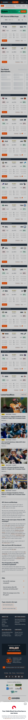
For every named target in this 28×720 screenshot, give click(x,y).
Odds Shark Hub (7, 718)
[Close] (25, 704)
